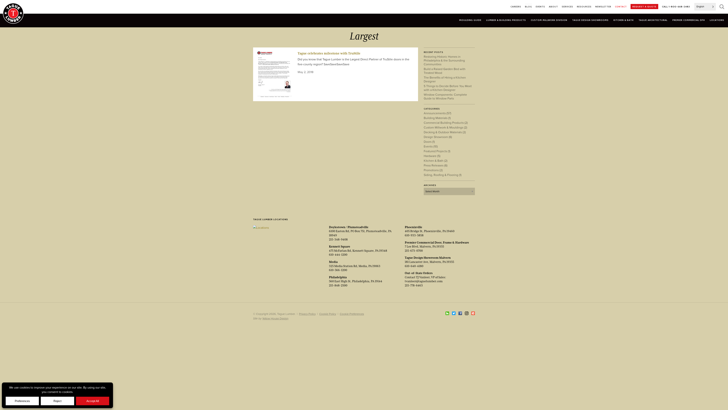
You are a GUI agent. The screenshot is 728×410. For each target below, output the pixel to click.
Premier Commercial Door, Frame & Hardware (437, 242)
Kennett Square (339, 246)
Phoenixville (413, 227)
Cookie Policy (327, 314)
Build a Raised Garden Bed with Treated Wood (444, 71)
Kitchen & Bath (435, 160)
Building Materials (437, 118)
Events (431, 146)
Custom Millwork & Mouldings (445, 127)
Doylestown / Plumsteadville (348, 227)
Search (721, 6)
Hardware (432, 156)
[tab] (506, 20)
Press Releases (435, 165)
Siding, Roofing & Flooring (442, 175)
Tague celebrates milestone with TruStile (329, 53)
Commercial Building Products (446, 123)
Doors (429, 142)
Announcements (437, 113)
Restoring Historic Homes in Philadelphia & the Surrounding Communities (444, 60)
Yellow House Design (275, 318)
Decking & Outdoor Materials (445, 132)
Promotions (433, 170)
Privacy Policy (307, 314)
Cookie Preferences (352, 314)
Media (333, 262)
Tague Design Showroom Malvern (428, 257)
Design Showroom (438, 137)
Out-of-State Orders (419, 273)
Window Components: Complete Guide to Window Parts (445, 96)
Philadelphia (338, 277)
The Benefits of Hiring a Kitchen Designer (445, 79)
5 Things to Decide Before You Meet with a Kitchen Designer (448, 88)
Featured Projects (437, 151)
